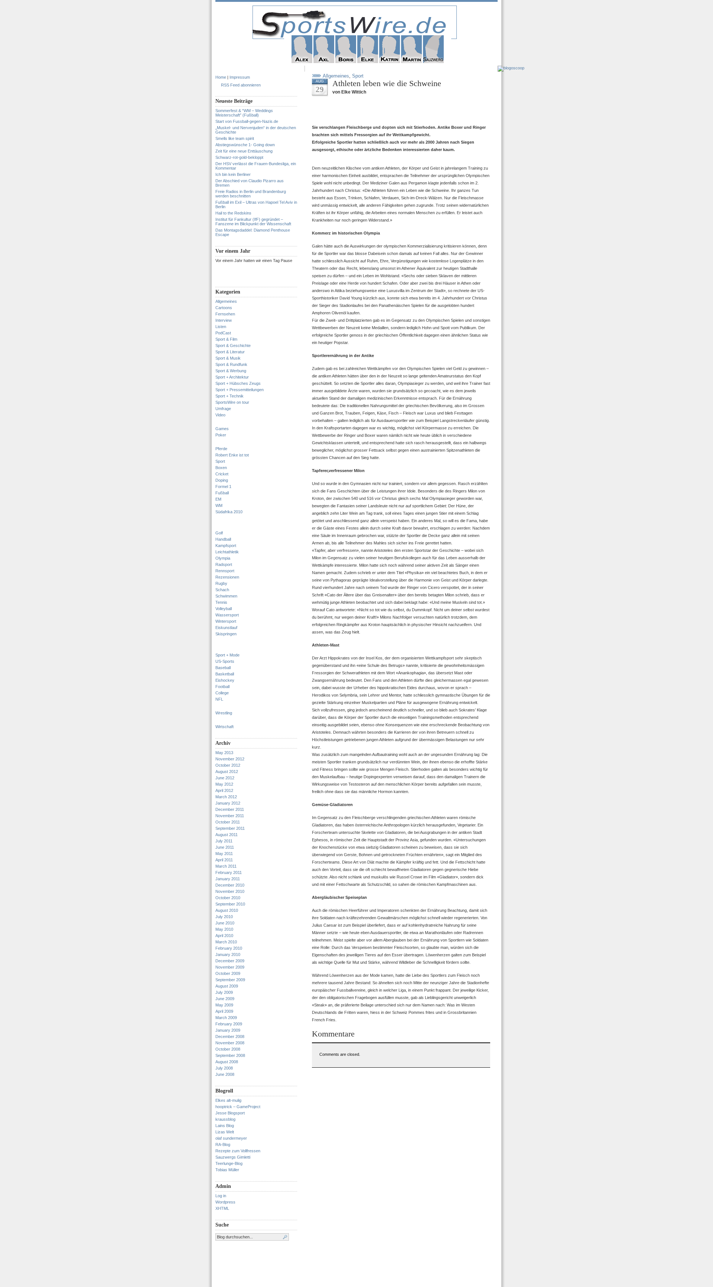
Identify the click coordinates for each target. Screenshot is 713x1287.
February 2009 (228, 1024)
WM (218, 505)
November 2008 (229, 1043)
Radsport (223, 564)
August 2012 (226, 771)
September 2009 (230, 979)
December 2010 (229, 885)
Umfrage (223, 408)
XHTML (222, 1208)
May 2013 (224, 752)
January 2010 (227, 954)
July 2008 (224, 1068)
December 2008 (229, 1036)
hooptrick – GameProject (237, 1106)
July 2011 (223, 841)
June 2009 (224, 998)
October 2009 (227, 973)
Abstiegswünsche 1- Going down (245, 145)
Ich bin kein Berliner (233, 174)
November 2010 (229, 891)
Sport (220, 461)
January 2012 (227, 803)
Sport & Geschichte (233, 345)
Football (222, 686)
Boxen (221, 467)
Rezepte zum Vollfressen (237, 1151)
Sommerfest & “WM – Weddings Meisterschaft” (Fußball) (244, 112)
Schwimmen (226, 596)
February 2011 (228, 872)
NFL (219, 699)
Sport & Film (226, 339)
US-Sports (224, 661)
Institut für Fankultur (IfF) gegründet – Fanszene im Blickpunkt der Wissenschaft (253, 221)
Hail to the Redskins (233, 213)
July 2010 (224, 916)
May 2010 (224, 929)
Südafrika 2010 (228, 512)
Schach (222, 589)
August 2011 (226, 834)
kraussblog (225, 1119)
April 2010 (224, 935)
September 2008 (230, 1055)
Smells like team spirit (234, 138)
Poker (220, 435)
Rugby (221, 583)
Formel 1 (223, 486)
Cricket (221, 474)
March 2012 (226, 797)
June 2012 (224, 778)
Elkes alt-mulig (228, 1100)
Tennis (221, 602)
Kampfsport (225, 545)
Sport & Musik (228, 358)
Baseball (223, 667)
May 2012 (224, 784)
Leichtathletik (227, 552)
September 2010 (230, 904)
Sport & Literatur (230, 352)
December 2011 (229, 809)
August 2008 (226, 1062)
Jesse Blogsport (230, 1113)
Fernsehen (225, 314)
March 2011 (226, 866)
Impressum (239, 77)
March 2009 (226, 1017)
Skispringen (226, 634)
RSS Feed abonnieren (241, 85)
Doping (221, 480)
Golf (219, 533)
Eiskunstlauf (226, 627)
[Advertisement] (399, 112)
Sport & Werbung (230, 371)
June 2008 (224, 1074)
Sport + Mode (227, 655)
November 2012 (229, 759)
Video (220, 415)
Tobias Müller (227, 1170)
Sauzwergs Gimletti (232, 1157)
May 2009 (224, 1005)
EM (218, 499)
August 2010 (226, 910)
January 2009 (227, 1030)
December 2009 (229, 961)
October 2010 (227, 897)
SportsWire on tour (232, 402)
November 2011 (229, 815)
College (222, 693)
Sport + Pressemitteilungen (239, 389)
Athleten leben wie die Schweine (386, 83)
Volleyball (223, 608)
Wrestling (223, 713)
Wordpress (225, 1202)
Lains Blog (224, 1125)
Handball (223, 539)
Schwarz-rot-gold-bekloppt (239, 157)
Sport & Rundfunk (231, 364)
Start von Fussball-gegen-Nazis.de (246, 121)
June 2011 (224, 847)
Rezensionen (227, 577)
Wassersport (227, 615)
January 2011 (227, 879)
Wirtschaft (224, 726)
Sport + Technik (229, 396)
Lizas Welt (224, 1132)
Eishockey (224, 680)
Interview (223, 320)
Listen (220, 326)
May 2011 (224, 853)
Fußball (222, 493)
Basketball (224, 674)
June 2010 (224, 923)
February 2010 (228, 948)
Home (220, 77)
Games (222, 428)
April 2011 (224, 860)
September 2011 (230, 828)
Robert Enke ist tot (232, 455)
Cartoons (223, 307)
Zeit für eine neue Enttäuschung (244, 151)
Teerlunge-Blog (228, 1163)
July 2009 (224, 992)
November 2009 (229, 967)
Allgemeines (226, 301)
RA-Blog (222, 1144)
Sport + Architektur (232, 377)
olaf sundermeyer (231, 1138)
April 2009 (224, 1011)
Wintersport (225, 621)
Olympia (222, 558)
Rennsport (224, 571)
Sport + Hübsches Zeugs (238, 383)
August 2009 (226, 986)
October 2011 (227, 822)
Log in (220, 1195)
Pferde (221, 448)
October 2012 (227, 765)
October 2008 (227, 1049)
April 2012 (224, 790)
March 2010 (226, 942)
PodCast (223, 333)
